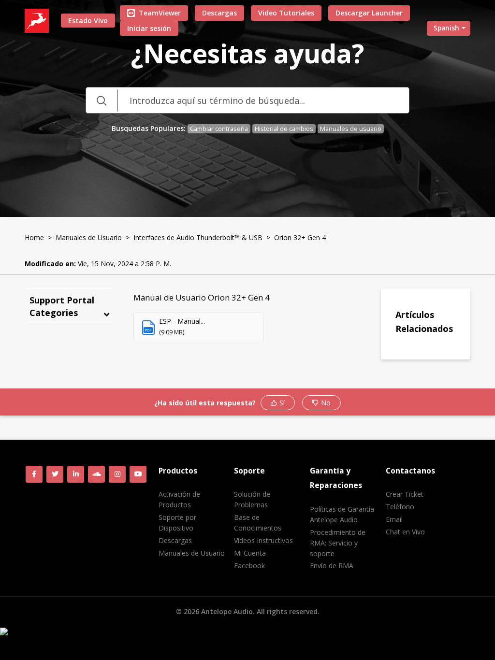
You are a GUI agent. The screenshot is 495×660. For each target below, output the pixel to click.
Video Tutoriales (286, 12)
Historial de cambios (284, 129)
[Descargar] (229, 205)
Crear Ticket (404, 494)
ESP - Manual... (182, 321)
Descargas (219, 12)
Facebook (249, 565)
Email (394, 519)
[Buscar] (101, 100)
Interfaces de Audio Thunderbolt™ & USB (197, 237)
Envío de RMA (331, 565)
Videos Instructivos (263, 540)
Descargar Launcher (369, 12)
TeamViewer (160, 12)
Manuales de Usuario (89, 237)
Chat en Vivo (405, 531)
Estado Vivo (88, 20)
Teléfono (400, 506)
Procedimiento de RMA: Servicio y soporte (337, 543)
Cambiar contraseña (219, 129)
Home (34, 237)
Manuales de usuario (350, 129)
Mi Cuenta (250, 553)
